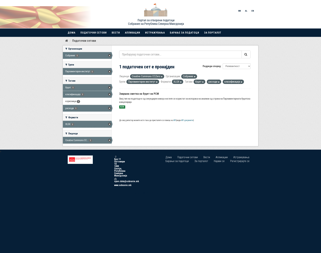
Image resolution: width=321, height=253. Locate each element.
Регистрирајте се (239, 161)
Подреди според (212, 66)
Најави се (219, 161)
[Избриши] (162, 77)
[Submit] (246, 54)
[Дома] (66, 41)
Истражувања (155, 32)
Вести (116, 32)
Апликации (132, 32)
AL (246, 11)
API (174, 120)
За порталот (212, 32)
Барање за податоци (184, 32)
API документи (187, 120)
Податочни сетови (93, 32)
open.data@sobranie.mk (115, 181)
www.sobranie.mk (115, 185)
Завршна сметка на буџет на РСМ (139, 93)
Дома (71, 32)
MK (239, 11)
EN (252, 11)
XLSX (122, 107)
